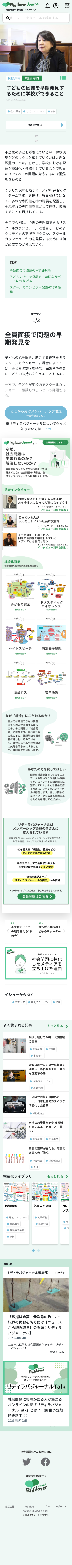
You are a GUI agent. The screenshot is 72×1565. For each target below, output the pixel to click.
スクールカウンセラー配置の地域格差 (35, 289)
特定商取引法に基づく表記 (36, 1510)
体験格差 (11, 1206)
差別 (35, 1166)
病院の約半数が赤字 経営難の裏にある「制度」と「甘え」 (46, 1127)
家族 (53, 111)
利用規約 (29, 1506)
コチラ (46, 428)
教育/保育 (15, 111)
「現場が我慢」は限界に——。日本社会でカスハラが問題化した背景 (47, 1101)
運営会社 (9, 1506)
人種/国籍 (42, 1217)
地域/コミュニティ (35, 111)
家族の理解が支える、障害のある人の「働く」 (47, 1150)
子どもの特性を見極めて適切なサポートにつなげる (35, 278)
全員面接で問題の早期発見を (30, 270)
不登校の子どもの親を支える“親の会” (21, 931)
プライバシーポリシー (56, 1506)
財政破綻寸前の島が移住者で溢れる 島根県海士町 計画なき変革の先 (47, 1069)
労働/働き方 (38, 1113)
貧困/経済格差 (17, 1230)
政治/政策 (38, 1087)
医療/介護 (37, 1049)
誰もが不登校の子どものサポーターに (49, 931)
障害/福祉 (37, 1160)
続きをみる (57, 1352)
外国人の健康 (43, 1206)
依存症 (52, 1049)
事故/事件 (38, 1055)
